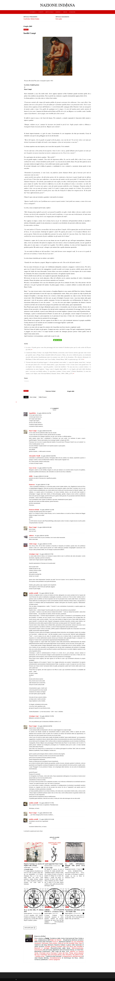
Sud (35, 940)
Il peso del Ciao (63, 953)
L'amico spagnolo (54, 959)
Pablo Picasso (43, 397)
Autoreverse (38, 950)
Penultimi (69, 954)
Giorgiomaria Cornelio (70, 869)
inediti (26, 29)
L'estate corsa (39, 956)
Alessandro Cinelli (34, 456)
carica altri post (28, 927)
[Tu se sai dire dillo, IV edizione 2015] (34, 898)
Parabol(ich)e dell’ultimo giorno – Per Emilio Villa (75, 910)
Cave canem (53, 943)
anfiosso (31, 535)
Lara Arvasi (32, 468)
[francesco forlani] (29, 948)
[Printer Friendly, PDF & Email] (57, 341)
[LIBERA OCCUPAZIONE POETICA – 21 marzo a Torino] (54, 898)
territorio (48, 907)
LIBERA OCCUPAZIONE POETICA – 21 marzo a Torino (54, 910)
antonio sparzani (28, 913)
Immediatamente (55, 958)
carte (46, 861)
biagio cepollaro (69, 913)
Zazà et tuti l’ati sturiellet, (66, 943)
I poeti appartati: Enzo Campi (54, 864)
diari (25, 861)
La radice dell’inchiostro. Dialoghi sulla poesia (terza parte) (75, 865)
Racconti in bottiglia (41, 948)
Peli (63, 954)
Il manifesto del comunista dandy (51, 954)
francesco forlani (50, 391)
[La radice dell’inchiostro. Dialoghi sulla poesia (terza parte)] (75, 852)
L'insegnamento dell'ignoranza (72, 956)
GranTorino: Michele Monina (31, 19)
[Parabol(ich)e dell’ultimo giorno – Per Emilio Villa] (75, 898)
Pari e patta (59, 19)
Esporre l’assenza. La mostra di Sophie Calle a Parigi (34, 864)
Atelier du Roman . (56, 940)
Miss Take (78, 943)
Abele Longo (33, 544)
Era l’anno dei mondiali (74, 946)
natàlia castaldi (33, 593)
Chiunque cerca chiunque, (48, 953)
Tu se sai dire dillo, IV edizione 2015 (34, 910)
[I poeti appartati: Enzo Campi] (54, 852)
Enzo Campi (33, 397)
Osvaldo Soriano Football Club (55, 946)
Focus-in (55, 941)
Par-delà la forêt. (78, 954)
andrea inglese (48, 913)
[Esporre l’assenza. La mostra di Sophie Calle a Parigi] (34, 852)
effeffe (31, 476)
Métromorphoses (77, 948)
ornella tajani (27, 867)
